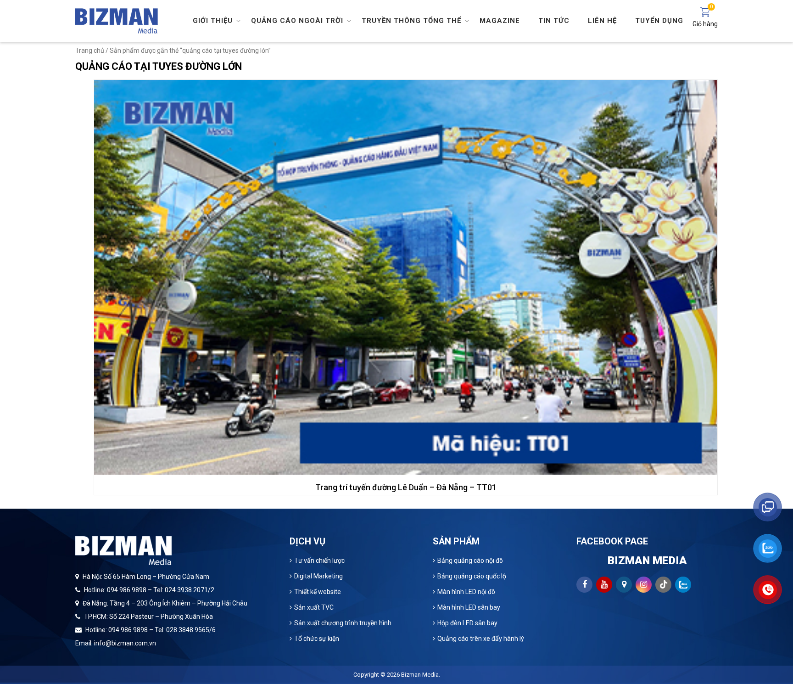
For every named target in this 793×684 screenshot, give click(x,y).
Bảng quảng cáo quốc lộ (471, 576)
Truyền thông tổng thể (411, 21)
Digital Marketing (318, 576)
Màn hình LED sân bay (468, 607)
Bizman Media (420, 674)
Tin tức (554, 21)
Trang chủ (89, 50)
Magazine (500, 21)
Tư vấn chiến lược (319, 560)
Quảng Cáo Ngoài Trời (297, 21)
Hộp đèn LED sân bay (467, 623)
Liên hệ (602, 21)
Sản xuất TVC (314, 607)
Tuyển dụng (659, 21)
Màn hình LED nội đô (466, 591)
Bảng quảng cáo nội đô (470, 560)
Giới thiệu (213, 21)
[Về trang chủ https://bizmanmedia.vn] (116, 20)
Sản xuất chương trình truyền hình (342, 623)
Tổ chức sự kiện (316, 638)
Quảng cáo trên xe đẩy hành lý (480, 638)
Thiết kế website (317, 591)
